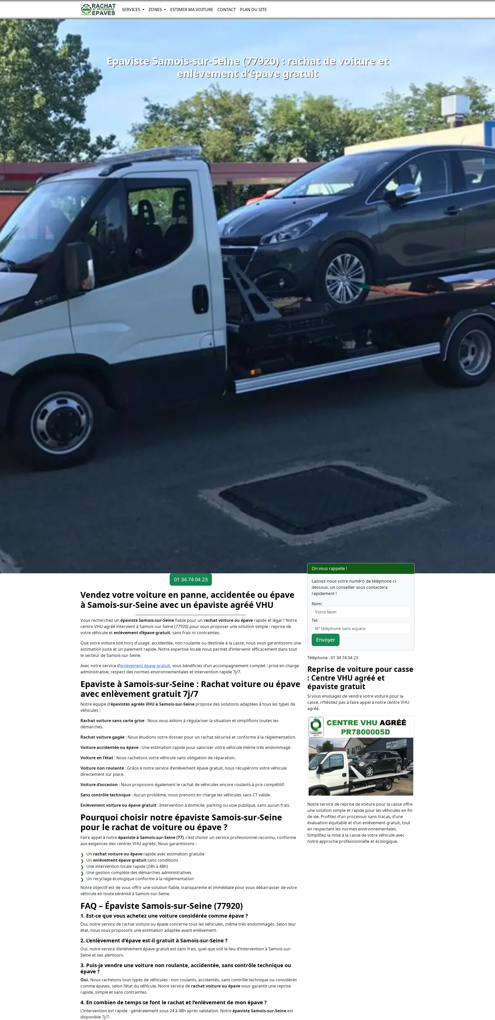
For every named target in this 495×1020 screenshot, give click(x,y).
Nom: (317, 604)
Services (131, 9)
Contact (226, 9)
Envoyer (325, 639)
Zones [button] (155, 9)
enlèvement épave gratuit (145, 665)
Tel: (315, 620)
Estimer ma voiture (191, 9)
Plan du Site (253, 9)
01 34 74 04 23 (191, 579)
